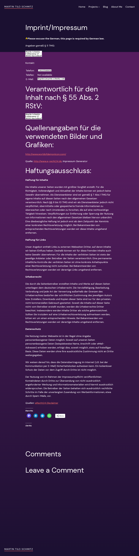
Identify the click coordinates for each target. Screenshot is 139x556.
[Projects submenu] (99, 7)
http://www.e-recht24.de (48, 161)
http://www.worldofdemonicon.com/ (45, 154)
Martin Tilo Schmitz (18, 6)
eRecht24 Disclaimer (46, 402)
